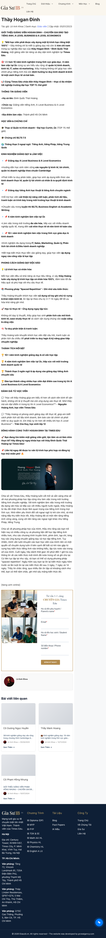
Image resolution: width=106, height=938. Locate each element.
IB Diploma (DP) (35, 820)
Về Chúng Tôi (84, 825)
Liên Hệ (29, 11)
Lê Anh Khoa (22, 679)
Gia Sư (81, 829)
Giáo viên (42, 26)
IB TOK (30, 833)
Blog (97, 4)
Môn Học (83, 4)
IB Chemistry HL (35, 846)
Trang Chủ (31, 4)
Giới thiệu (45, 4)
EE (38, 833)
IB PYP (30, 829)
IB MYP (31, 825)
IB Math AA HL (34, 838)
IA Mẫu (56, 829)
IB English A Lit (35, 851)
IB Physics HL (34, 842)
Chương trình (64, 4)
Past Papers (58, 825)
